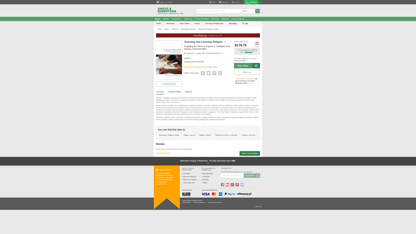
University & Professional (214, 23)
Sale (246, 23)
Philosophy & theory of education (226, 135)
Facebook (206, 176)
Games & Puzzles (202, 19)
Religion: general (189, 135)
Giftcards (225, 19)
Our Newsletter (208, 173)
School (197, 23)
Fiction (158, 23)
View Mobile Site (189, 183)
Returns (237, 2)
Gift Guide (215, 19)
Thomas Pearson (213, 53)
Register (170, 2)
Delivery (225, 2)
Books (157, 19)
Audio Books (176, 19)
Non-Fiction (170, 23)
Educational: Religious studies (208, 29)
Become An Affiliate (189, 179)
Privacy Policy (186, 202)
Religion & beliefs (205, 135)
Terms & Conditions (199, 202)
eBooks (166, 19)
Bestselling (233, 23)
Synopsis (160, 92)
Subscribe (249, 175)
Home (160, 29)
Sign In (162, 2)
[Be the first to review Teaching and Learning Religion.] (225, 42)
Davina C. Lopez (194, 53)
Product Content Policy (214, 202)
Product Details (174, 92)
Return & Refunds (164, 180)
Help (214, 2)
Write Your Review (250, 153)
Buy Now (243, 65)
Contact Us (162, 184)
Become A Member (189, 176)
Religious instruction (249, 135)
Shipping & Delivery (165, 178)
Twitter (205, 183)
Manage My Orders (165, 175)
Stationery (188, 19)
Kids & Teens (184, 23)
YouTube (206, 179)
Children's (175, 29)
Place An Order (163, 173)
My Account (162, 182)
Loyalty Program (238, 19)
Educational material (188, 29)
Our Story (186, 173)
